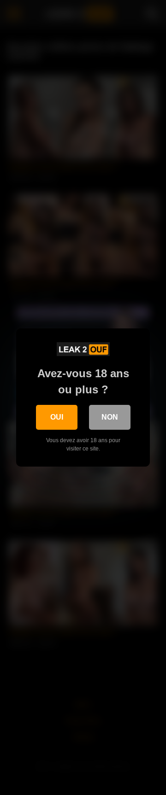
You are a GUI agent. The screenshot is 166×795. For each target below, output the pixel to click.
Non (109, 417)
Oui (56, 417)
